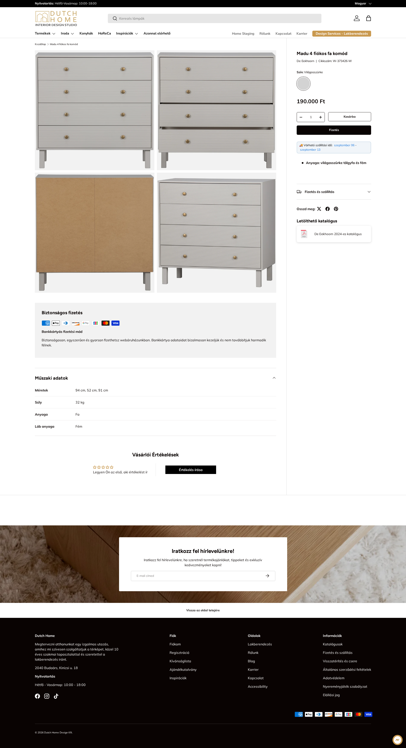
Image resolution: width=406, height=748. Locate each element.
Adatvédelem (333, 678)
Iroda (65, 33)
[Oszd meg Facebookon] (327, 209)
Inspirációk (124, 33)
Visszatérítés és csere (340, 661)
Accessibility (258, 686)
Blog (251, 661)
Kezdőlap (40, 44)
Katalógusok (333, 644)
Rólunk (264, 33)
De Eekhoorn (305, 61)
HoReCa (104, 33)
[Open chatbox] (397, 740)
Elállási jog (331, 695)
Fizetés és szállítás (338, 652)
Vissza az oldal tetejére (203, 610)
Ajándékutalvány (183, 669)
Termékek (43, 33)
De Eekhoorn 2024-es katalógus (338, 234)
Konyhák (86, 33)
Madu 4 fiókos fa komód (64, 44)
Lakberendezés (260, 644)
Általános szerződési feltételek (347, 669)
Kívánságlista (180, 661)
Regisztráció (179, 652)
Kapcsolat (283, 33)
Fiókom (175, 644)
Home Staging (243, 33)
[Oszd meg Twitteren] (319, 209)
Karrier (301, 33)
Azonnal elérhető (157, 33)
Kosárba (350, 116)
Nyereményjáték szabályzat (345, 686)
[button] (368, 18)
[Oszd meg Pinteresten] (336, 209)
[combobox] (214, 18)
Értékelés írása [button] (191, 470)
